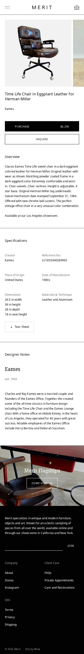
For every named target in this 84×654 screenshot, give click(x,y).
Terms (9, 610)
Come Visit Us (42, 483)
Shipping (11, 625)
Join (71, 545)
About (9, 573)
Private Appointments (59, 580)
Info (7, 600)
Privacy (10, 617)
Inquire (42, 139)
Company (11, 563)
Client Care (52, 563)
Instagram (12, 588)
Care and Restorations (60, 588)
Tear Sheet (22, 327)
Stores (9, 580)
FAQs (48, 573)
